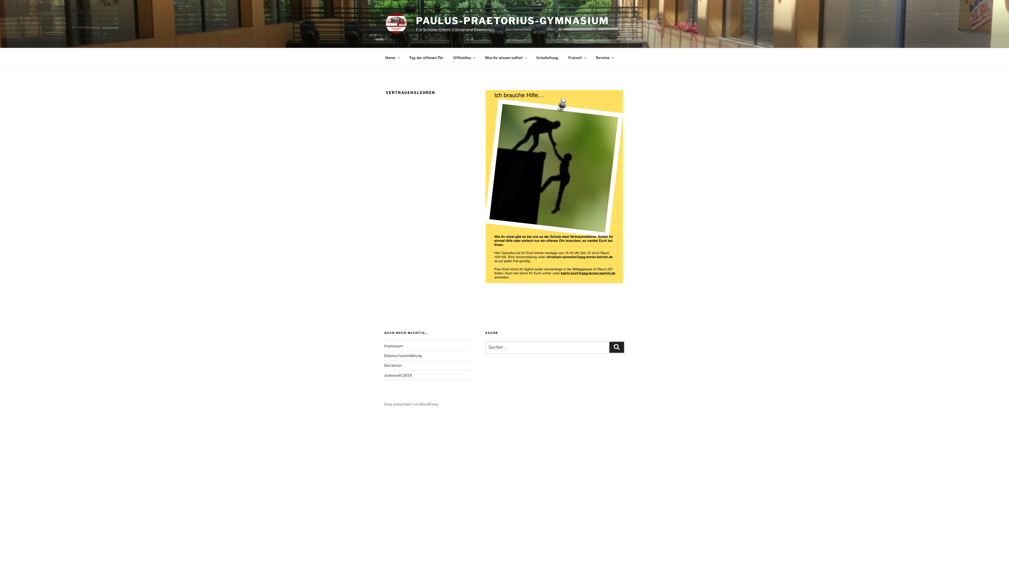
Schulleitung (547, 57)
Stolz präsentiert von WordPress (411, 404)
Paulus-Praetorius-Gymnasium (512, 21)
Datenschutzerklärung (403, 355)
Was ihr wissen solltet (504, 57)
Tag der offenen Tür (426, 57)
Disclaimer (393, 365)
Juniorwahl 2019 (398, 375)
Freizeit (575, 57)
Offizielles (462, 57)
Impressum (393, 346)
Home (390, 57)
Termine (602, 57)
